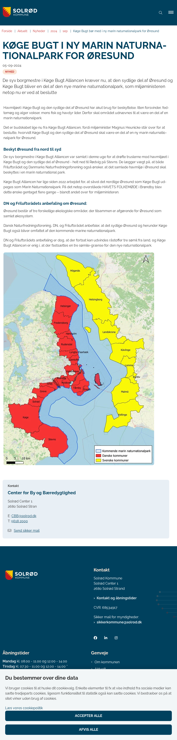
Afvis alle (88, 729)
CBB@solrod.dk (23, 516)
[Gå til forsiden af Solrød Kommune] (74, 13)
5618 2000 (19, 521)
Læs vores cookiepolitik (24, 708)
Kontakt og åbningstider (117, 598)
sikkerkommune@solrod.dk (119, 622)
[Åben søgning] (160, 13)
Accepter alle (88, 716)
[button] (172, 12)
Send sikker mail (27, 531)
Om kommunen (107, 662)
